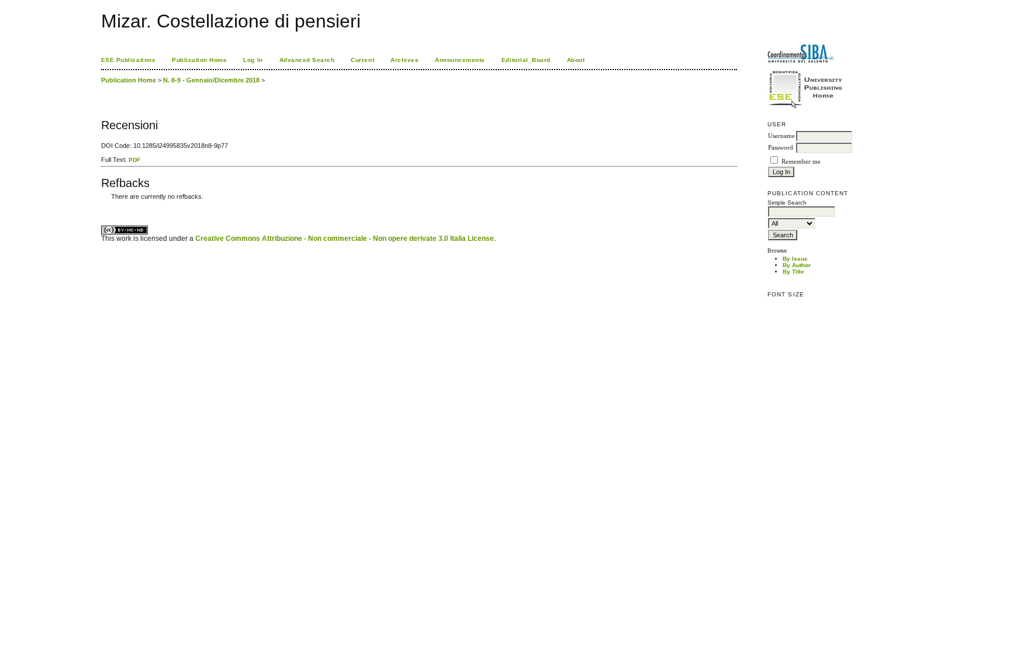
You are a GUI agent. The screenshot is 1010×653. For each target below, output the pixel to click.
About (576, 60)
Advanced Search (307, 60)
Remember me (801, 161)
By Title (793, 271)
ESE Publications (128, 60)
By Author (797, 265)
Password (780, 147)
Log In (252, 60)
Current (362, 60)
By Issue (795, 258)
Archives (404, 60)
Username (781, 136)
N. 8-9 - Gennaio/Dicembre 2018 (211, 80)
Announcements (460, 60)
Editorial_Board (526, 60)
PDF (134, 160)
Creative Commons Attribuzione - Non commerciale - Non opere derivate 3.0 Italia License (344, 238)
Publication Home (199, 60)
